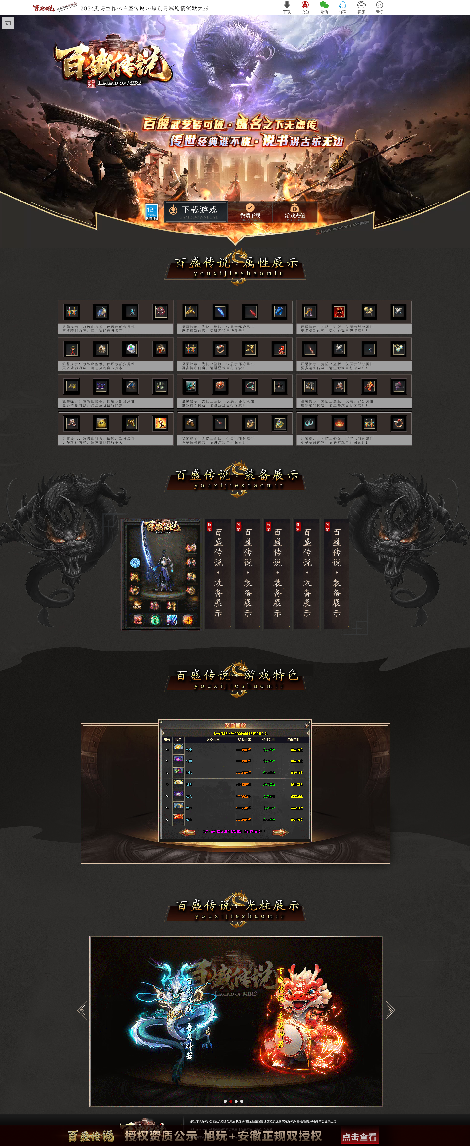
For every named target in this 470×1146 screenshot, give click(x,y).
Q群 (342, 12)
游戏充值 (296, 212)
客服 (361, 12)
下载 (287, 12)
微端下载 (250, 212)
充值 (305, 12)
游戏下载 (195, 212)
